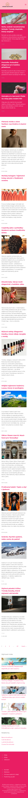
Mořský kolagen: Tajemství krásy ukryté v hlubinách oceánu (13, 178)
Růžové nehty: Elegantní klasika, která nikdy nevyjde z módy (13, 334)
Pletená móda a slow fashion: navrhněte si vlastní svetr (13, 124)
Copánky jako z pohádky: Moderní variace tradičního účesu (13, 230)
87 (17, 646)
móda (2, 44)
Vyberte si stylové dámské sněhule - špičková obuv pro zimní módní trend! (13, 697)
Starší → (24, 646)
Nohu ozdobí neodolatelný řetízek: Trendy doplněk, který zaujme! (13, 29)
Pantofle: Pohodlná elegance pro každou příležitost (10, 64)
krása (2, 220)
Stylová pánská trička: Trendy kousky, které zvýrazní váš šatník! (11, 590)
